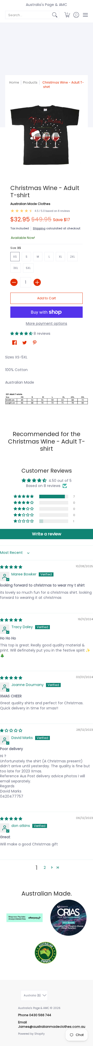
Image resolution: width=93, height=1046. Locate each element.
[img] (11, 567)
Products (30, 82)
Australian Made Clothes (30, 204)
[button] (67, 15)
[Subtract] (14, 282)
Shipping (39, 228)
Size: (15, 248)
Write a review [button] (46, 534)
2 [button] (45, 867)
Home (14, 82)
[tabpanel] (46, 384)
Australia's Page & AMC (46, 4)
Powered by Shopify (31, 1034)
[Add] (37, 282)
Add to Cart (46, 298)
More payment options (46, 323)
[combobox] (28, 15)
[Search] (55, 15)
